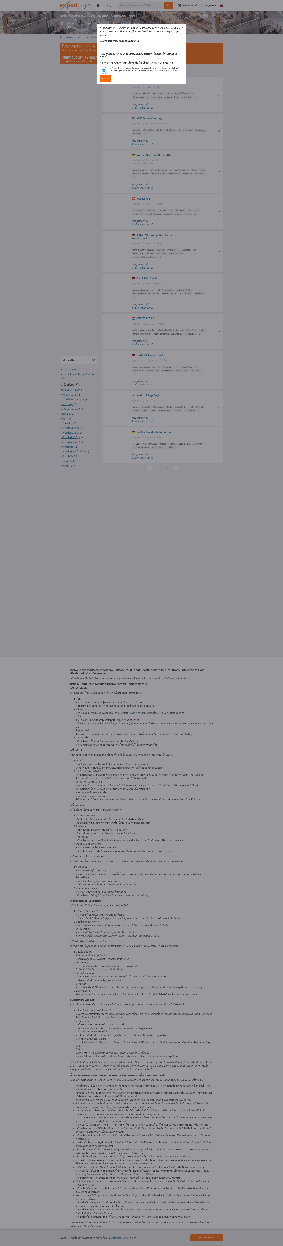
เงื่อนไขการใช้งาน (170, 71)
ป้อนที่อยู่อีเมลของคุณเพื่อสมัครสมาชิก (120, 41)
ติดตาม (105, 78)
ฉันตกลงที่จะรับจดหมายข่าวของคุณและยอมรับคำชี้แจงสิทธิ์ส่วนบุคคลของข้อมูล (139, 55)
